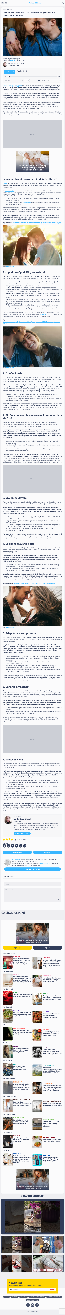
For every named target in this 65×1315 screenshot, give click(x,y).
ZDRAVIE (16, 992)
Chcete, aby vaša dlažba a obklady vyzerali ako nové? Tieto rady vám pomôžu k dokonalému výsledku (22, 1086)
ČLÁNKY (16, 1046)
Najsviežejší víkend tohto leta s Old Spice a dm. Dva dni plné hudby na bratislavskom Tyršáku (21, 961)
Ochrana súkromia (54, 1297)
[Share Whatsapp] (8, 846)
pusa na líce (27, 202)
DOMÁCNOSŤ (17, 1082)
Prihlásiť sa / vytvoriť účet (32, 869)
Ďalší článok (47, 852)
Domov (4, 9)
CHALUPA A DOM (18, 1118)
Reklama (23, 1297)
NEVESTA (16, 974)
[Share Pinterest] (16, 846)
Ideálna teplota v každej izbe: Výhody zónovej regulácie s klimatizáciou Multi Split (51, 1124)
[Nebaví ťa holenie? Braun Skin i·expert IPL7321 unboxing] (17, 1263)
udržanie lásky (10, 191)
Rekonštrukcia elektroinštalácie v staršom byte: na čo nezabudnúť (22, 1103)
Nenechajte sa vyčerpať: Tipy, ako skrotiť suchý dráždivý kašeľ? (21, 1050)
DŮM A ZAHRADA (19, 1028)
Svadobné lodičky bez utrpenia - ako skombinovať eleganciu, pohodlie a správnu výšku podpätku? (22, 979)
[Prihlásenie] (2, 3)
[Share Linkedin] (20, 846)
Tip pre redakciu (32, 1300)
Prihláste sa (16, 859)
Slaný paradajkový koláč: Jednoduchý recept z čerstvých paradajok (51, 1015)
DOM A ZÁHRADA (49, 1065)
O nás (6, 1297)
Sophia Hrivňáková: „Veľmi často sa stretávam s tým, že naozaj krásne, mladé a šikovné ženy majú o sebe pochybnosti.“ (52, 963)
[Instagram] (28, 1305)
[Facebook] (37, 1305)
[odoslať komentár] (58, 899)
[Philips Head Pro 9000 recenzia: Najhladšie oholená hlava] (48, 1244)
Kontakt (14, 1297)
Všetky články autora (22, 833)
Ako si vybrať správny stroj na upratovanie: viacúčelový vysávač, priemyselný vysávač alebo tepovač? (52, 1088)
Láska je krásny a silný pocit (12, 86)
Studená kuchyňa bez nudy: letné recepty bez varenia (52, 1140)
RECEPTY (16, 1010)
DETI (14, 1064)
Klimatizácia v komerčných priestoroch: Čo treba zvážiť (52, 1104)
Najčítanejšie (17, 948)
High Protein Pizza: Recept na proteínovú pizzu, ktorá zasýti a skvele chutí (22, 1014)
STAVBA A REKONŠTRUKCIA (22, 1100)
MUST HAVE (47, 976)
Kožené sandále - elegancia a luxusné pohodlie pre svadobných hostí (52, 979)
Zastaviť (7, 80)
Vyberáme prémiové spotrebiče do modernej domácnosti (21, 1139)
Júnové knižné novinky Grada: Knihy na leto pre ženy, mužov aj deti (51, 1158)
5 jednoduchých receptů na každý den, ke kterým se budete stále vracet (52, 1033)
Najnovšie (47, 948)
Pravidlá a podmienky (37, 1297)
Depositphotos (10, 266)
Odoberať (52, 1289)
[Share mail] (24, 846)
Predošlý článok (17, 852)
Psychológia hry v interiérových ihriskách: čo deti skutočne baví (22, 1068)
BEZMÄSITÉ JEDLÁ (49, 1137)
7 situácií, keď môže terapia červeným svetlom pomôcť (22, 995)
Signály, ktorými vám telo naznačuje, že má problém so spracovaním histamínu (52, 997)
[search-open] (6, 3)
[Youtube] (32, 1305)
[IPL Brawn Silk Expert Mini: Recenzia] (48, 1263)
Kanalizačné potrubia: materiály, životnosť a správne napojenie (20, 1121)
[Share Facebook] (4, 846)
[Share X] (12, 846)
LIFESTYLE (9, 9)
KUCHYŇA (16, 1136)
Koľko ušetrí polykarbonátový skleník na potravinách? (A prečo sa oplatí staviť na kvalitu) (52, 1070)
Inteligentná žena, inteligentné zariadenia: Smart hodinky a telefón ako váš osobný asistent (52, 1052)
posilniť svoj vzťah (45, 314)
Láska (5, 183)
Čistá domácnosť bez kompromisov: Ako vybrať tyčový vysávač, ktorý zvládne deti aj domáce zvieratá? (22, 1159)
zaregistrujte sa (45, 863)
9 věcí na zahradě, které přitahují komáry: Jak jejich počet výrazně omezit (22, 1032)
